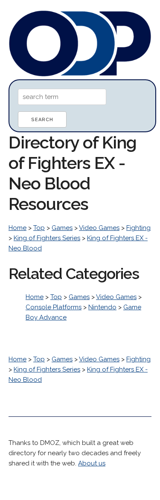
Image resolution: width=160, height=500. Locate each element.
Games (62, 228)
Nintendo (102, 307)
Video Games (99, 228)
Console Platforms (53, 307)
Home (17, 228)
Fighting (138, 228)
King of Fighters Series (47, 238)
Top (39, 228)
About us (91, 463)
